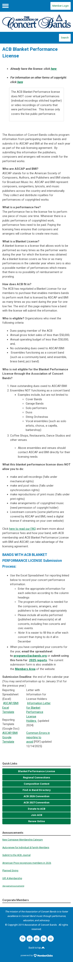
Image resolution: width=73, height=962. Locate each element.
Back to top (35, 947)
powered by (27, 955)
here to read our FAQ (22, 529)
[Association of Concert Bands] (36, 22)
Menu (5, 6)
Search (65, 37)
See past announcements (13, 886)
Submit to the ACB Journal (16, 855)
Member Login (60, 5)
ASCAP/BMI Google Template (10, 737)
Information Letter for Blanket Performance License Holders (38, 712)
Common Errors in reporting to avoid (38, 737)
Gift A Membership (12, 878)
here (54, 69)
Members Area (25, 669)
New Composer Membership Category (22, 839)
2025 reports (38, 660)
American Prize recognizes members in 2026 (26, 863)
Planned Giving (10, 870)
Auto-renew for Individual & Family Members (25, 847)
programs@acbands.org (30, 655)
